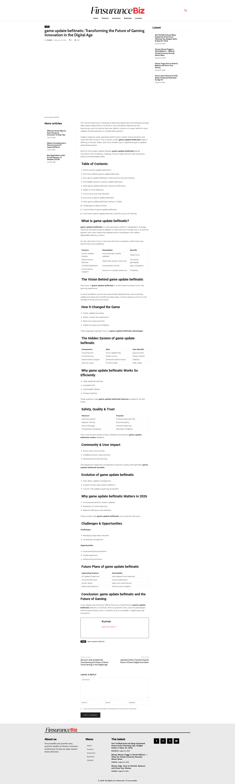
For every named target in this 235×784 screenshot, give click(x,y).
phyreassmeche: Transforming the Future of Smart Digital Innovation (134, 661)
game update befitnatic (96, 641)
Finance (114, 762)
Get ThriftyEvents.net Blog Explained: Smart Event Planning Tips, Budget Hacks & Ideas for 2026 (166, 38)
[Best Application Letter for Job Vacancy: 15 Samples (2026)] (70, 157)
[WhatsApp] (140, 40)
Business (114, 751)
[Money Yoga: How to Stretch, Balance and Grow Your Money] (183, 66)
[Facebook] (123, 40)
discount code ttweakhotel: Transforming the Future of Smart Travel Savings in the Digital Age (94, 662)
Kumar (49, 40)
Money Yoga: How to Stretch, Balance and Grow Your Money (166, 65)
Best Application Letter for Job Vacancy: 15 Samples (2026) (56, 157)
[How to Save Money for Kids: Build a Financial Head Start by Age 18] (183, 78)
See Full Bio (108, 626)
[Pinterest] (134, 40)
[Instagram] (163, 741)
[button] (185, 11)
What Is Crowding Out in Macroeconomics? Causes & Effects (56, 145)
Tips (47, 27)
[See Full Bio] (116, 627)
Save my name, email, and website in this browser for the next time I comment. (110, 709)
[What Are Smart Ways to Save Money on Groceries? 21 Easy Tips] (70, 132)
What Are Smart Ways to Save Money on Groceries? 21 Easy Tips (56, 133)
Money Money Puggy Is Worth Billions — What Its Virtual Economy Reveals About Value (165, 52)
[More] (146, 40)
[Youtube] (176, 741)
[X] (129, 40)
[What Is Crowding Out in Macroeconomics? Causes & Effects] (70, 145)
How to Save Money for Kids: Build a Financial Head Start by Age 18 (166, 78)
